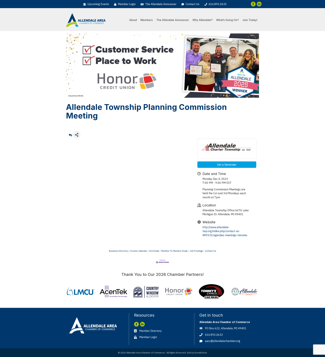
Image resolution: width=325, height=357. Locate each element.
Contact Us (210, 250)
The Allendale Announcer (172, 20)
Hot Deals (154, 250)
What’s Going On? (227, 20)
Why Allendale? (202, 20)
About (133, 20)
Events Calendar (139, 250)
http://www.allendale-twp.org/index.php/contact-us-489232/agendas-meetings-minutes (224, 231)
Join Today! (249, 20)
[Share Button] (76, 134)
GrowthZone (200, 352)
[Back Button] (70, 135)
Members (146, 20)
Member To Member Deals (174, 250)
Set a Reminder (227, 164)
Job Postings (196, 250)
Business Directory (118, 250)
